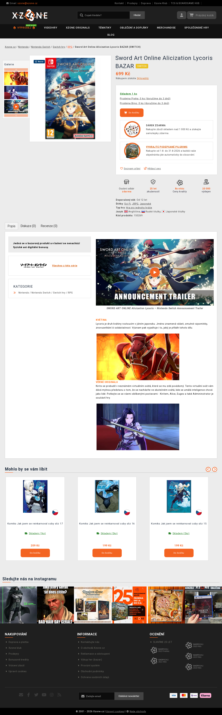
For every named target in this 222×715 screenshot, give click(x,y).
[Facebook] (28, 695)
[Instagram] (51, 695)
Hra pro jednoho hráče (139, 207)
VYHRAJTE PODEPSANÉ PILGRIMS (167, 147)
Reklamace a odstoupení (95, 653)
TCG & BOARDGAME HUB (185, 3)
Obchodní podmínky (92, 671)
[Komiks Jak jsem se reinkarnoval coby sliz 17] (35, 496)
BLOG (111, 34)
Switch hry (59, 292)
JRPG (135, 203)
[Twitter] (36, 695)
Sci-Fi (127, 203)
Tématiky (104, 27)
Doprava (146, 3)
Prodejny (132, 3)
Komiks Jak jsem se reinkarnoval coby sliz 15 (179, 523)
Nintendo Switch (41, 292)
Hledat (137, 15)
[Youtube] (44, 695)
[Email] (21, 695)
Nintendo (24, 292)
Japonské (145, 203)
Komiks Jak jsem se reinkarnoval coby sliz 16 (107, 523)
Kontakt (119, 3)
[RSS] (59, 695)
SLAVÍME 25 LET (162, 642)
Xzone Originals (78, 27)
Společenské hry (196, 27)
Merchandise (166, 27)
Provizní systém (90, 665)
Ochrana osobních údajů (95, 677)
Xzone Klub (160, 3)
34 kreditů (143, 78)
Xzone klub (15, 648)
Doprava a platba (19, 642)
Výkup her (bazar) (91, 659)
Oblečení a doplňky (134, 27)
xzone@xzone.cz (24, 3)
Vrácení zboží (17, 665)
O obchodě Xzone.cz (93, 648)
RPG (70, 292)
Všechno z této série (64, 265)
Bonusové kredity (19, 659)
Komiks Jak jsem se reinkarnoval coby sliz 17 (35, 523)
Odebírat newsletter (128, 696)
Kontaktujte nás (90, 642)
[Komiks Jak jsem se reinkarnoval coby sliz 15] (179, 496)
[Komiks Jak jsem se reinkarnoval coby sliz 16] (107, 496)
